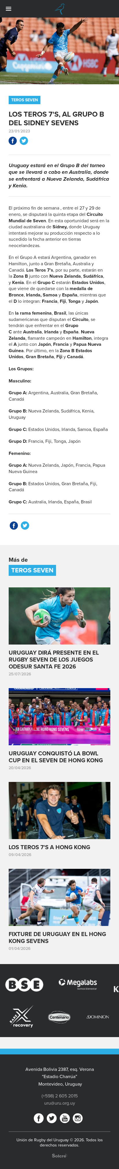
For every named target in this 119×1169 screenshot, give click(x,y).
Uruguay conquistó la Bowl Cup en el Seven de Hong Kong (56, 757)
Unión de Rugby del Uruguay (59, 8)
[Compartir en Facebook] (12, 142)
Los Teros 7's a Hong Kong (49, 847)
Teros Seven (24, 100)
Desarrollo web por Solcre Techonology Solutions (59, 1155)
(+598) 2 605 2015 (60, 1096)
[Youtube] (65, 1119)
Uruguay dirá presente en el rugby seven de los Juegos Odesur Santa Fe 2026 (54, 659)
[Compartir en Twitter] (23, 142)
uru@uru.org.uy (59, 1103)
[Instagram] (77, 1119)
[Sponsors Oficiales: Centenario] (40, 1017)
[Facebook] (39, 1119)
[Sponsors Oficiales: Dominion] (78, 1017)
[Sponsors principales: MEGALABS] (63, 985)
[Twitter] (52, 1119)
